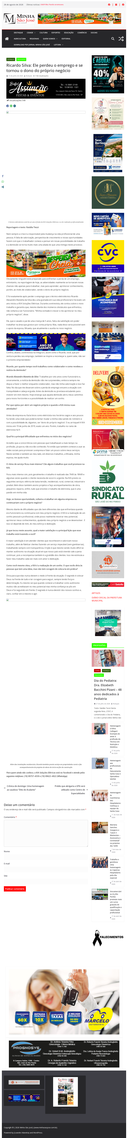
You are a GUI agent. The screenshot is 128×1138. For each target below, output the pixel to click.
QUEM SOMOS (49, 38)
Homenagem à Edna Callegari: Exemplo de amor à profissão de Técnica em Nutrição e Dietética (115, 736)
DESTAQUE (18, 32)
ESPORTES (56, 32)
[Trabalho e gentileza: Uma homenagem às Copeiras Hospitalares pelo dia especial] (100, 872)
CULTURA (44, 32)
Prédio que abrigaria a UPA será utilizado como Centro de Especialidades (70, 790)
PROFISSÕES (21, 59)
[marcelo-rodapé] (46, 335)
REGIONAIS (34, 38)
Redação (29, 76)
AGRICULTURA (20, 38)
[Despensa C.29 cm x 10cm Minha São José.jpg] (46, 251)
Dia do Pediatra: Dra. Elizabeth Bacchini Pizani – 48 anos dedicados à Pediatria (108, 689)
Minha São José (26, 1127)
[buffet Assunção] (46, 80)
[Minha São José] (7, 39)
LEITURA (57, 44)
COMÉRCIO (82, 32)
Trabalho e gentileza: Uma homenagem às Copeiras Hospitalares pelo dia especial (115, 868)
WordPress (37, 1132)
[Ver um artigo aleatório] (121, 39)
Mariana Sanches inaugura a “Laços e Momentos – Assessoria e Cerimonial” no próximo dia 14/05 (115, 835)
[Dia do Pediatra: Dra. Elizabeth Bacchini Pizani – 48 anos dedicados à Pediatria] (108, 658)
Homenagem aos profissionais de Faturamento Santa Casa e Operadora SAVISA (115, 769)
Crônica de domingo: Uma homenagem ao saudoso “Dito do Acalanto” (25, 788)
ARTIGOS (96, 593)
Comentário (10, 817)
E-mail (7, 863)
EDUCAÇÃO (69, 32)
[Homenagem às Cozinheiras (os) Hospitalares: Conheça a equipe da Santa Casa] (100, 805)
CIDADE (30, 32)
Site (5, 875)
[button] (34, 32)
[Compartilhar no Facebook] (7, 106)
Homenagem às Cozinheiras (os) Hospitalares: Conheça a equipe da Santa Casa (115, 801)
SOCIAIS (94, 32)
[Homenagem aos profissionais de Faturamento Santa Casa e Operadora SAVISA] (100, 773)
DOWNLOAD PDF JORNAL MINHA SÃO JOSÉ (32, 44)
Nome (7, 851)
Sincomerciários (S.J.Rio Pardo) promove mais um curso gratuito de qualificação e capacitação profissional (116, 902)
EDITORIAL (66, 38)
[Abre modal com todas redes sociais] (14, 106)
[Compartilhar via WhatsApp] (11, 106)
